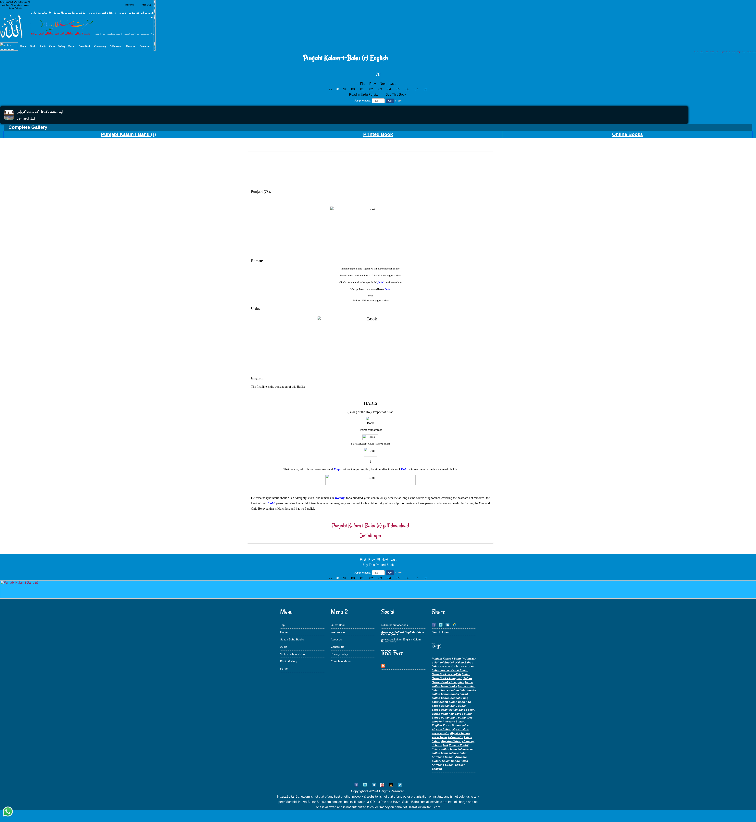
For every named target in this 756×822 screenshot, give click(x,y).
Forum (284, 668)
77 (330, 89)
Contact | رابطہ (26, 118)
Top (282, 624)
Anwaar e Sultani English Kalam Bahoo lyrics (401, 640)
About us (336, 639)
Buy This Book (396, 94)
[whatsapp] (8, 811)
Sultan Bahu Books (292, 639)
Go (390, 100)
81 (362, 89)
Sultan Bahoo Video (292, 654)
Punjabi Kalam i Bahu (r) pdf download (370, 525)
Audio (283, 646)
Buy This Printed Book (378, 564)
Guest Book (338, 624)
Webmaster (338, 632)
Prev (373, 83)
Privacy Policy (339, 654)
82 (371, 89)
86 (407, 89)
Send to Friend (441, 632)
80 (353, 89)
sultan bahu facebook (394, 624)
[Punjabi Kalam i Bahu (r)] (378, 597)
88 (425, 89)
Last (392, 83)
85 (398, 89)
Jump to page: (362, 100)
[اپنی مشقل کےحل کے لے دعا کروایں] (9, 118)
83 (380, 89)
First (363, 83)
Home (284, 632)
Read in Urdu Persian (365, 94)
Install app (370, 535)
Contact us (337, 646)
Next (383, 83)
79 (344, 89)
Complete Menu (341, 661)
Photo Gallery (288, 661)
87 (416, 89)
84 (389, 89)
